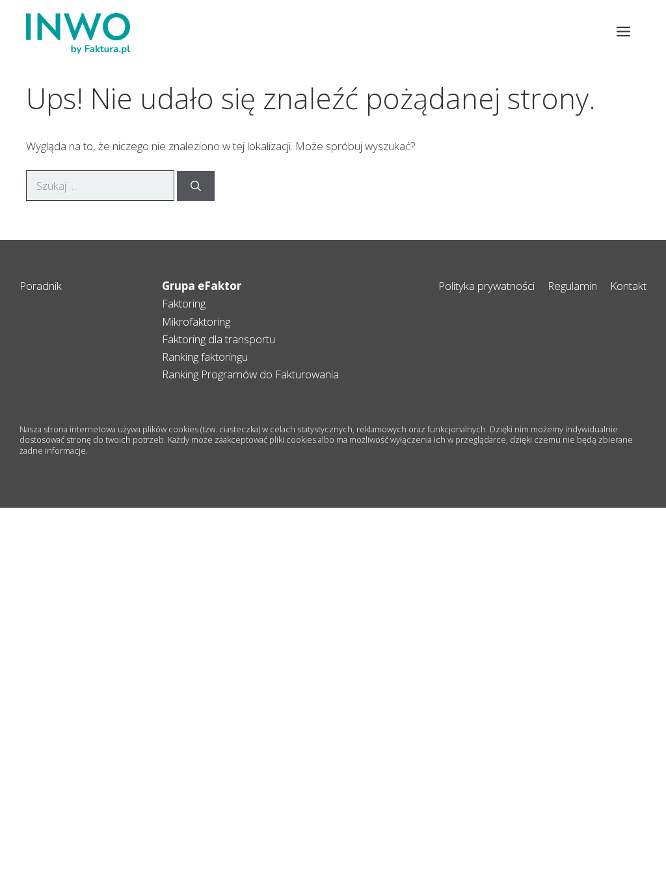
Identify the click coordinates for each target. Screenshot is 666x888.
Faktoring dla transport (215, 339)
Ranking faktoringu (205, 356)
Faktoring (184, 303)
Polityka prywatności (486, 285)
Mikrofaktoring (196, 321)
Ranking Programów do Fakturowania (250, 374)
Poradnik (41, 285)
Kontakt (628, 285)
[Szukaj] (196, 186)
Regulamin (572, 285)
